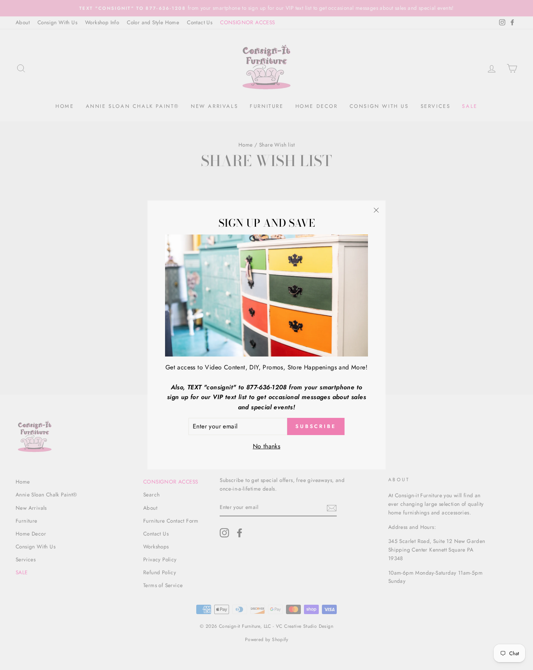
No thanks (267, 446)
